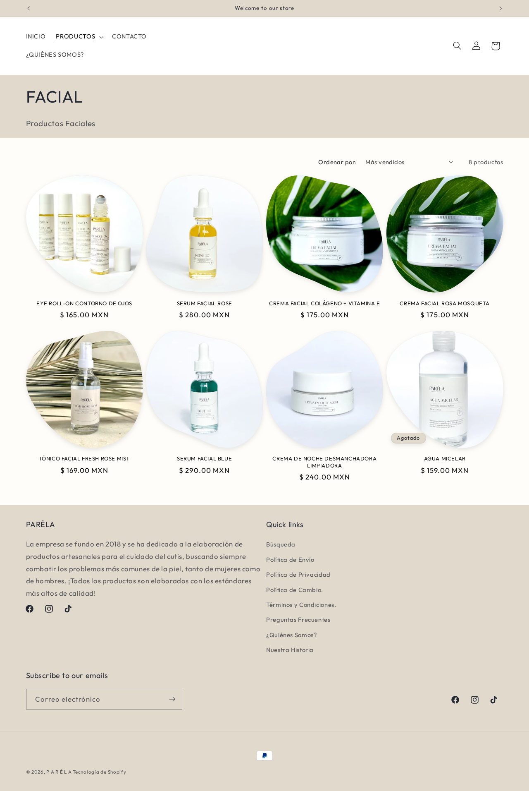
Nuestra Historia (290, 650)
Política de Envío (290, 559)
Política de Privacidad (298, 574)
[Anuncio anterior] (28, 8)
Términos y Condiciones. (301, 605)
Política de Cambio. (294, 590)
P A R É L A (59, 772)
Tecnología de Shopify (99, 772)
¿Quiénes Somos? (291, 635)
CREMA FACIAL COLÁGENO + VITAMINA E (324, 303)
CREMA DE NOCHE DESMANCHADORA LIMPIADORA (324, 462)
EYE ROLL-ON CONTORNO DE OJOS (84, 303)
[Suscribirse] (171, 699)
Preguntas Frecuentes (298, 619)
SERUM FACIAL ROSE (204, 303)
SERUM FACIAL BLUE (204, 458)
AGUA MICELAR (445, 458)
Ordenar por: (337, 162)
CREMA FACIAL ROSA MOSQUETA (445, 303)
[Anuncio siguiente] (500, 8)
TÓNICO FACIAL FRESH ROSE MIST (84, 458)
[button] (79, 37)
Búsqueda (280, 545)
